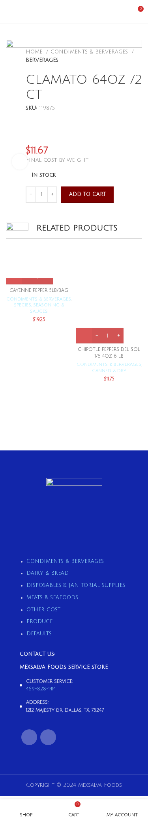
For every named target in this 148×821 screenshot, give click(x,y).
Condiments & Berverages (38, 299)
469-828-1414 (41, 689)
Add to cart (87, 194)
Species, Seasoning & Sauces (39, 308)
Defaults (39, 634)
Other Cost (43, 610)
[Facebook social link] (29, 737)
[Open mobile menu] (9, 12)
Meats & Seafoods (52, 597)
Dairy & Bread (47, 573)
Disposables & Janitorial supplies (75, 585)
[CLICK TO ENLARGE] (20, 162)
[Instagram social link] (48, 737)
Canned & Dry (109, 370)
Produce (39, 621)
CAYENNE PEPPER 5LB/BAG (38, 290)
